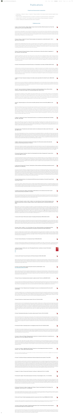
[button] (72, 1)
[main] (36, 4)
